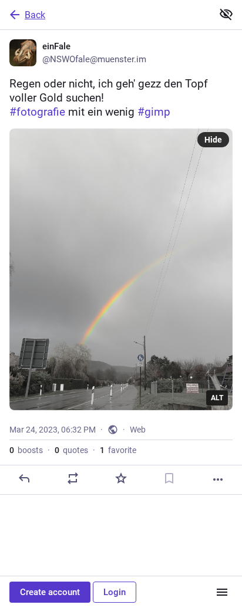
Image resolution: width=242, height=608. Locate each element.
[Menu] (222, 592)
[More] (218, 479)
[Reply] (24, 478)
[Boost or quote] (73, 478)
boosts (26, 450)
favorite (118, 450)
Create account (50, 592)
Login (114, 592)
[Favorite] (121, 478)
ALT (217, 398)
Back (35, 15)
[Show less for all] (226, 14)
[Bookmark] (169, 478)
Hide (213, 139)
